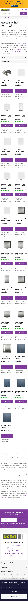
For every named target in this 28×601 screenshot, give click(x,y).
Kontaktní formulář (15, 545)
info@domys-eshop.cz (15, 548)
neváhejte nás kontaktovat (16, 51)
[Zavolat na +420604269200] (17, 10)
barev (15, 49)
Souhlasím (14, 596)
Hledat (23, 13)
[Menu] (26, 10)
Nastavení (14, 591)
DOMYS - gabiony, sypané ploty (15, 553)
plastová (20, 43)
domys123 (15, 556)
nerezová (25, 43)
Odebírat (22, 519)
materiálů (19, 49)
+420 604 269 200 (15, 550)
